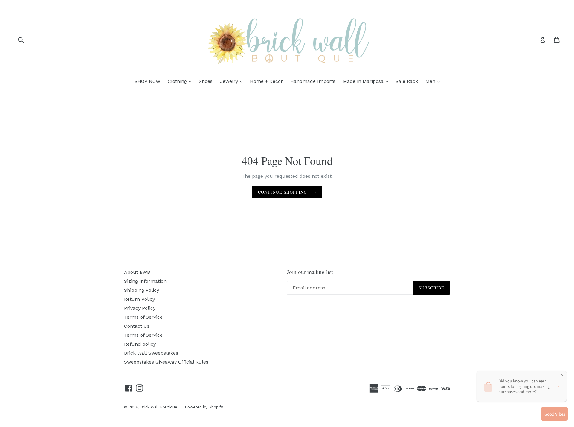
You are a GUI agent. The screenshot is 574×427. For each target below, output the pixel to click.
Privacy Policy (139, 308)
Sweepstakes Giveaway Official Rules (166, 362)
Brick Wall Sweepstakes (151, 353)
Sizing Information (145, 281)
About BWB (137, 272)
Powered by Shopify (204, 407)
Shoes (206, 81)
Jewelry (232, 81)
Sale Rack (407, 81)
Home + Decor (266, 81)
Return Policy (139, 299)
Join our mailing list (310, 272)
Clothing (181, 81)
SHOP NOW (147, 81)
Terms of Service (143, 317)
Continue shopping (282, 192)
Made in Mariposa (367, 81)
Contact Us (136, 326)
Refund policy (140, 344)
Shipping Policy (141, 290)
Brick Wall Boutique (158, 407)
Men (434, 81)
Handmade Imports (312, 81)
